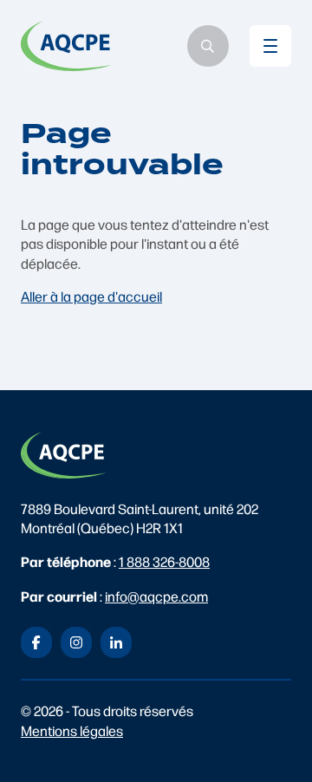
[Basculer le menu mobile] (270, 46)
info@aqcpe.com (156, 596)
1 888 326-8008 (164, 561)
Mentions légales (72, 730)
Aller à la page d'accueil (91, 296)
